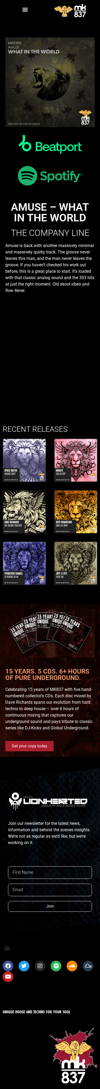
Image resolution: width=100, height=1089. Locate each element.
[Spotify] (56, 966)
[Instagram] (40, 966)
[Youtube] (8, 976)
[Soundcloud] (72, 966)
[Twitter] (24, 966)
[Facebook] (8, 966)
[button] (25, 9)
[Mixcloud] (88, 966)
